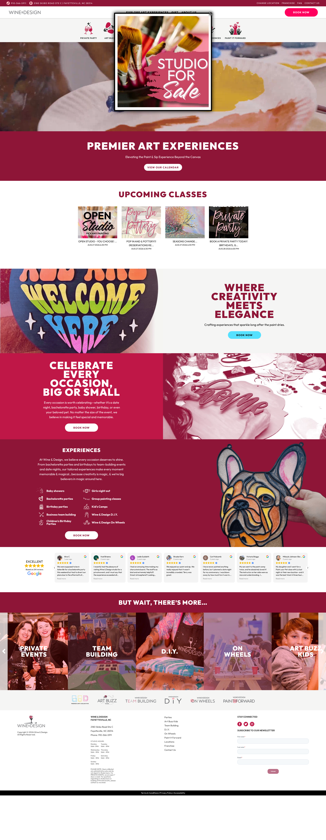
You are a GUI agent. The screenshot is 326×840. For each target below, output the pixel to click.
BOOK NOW (244, 335)
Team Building (171, 725)
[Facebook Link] (239, 724)
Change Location (268, 3)
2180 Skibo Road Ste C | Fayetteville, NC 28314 (63, 3)
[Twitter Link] (246, 724)
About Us (189, 12)
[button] (308, 568)
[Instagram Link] (252, 724)
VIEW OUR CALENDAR (163, 167)
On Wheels (170, 733)
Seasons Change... (185, 241)
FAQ (299, 3)
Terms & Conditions (150, 793)
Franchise (288, 3)
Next (252, 222)
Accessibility (179, 793)
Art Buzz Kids (171, 721)
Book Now (301, 12)
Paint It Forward (172, 737)
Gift (174, 12)
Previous (74, 222)
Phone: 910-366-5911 (101, 735)
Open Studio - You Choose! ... (97, 241)
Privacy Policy (166, 793)
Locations (169, 741)
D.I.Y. (167, 729)
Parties (168, 717)
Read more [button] (61, 578)
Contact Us (312, 3)
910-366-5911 (18, 3)
